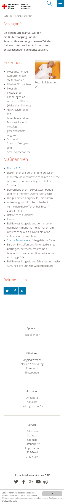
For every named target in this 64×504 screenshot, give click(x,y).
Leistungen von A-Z (32, 406)
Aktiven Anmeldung (32, 364)
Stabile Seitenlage (17, 240)
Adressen (32, 431)
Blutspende (32, 372)
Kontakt (32, 435)
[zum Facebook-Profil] (16, 482)
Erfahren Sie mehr (9, 501)
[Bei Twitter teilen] (7, 291)
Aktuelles (32, 401)
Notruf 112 (14, 168)
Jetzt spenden (32, 334)
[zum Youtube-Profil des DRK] (38, 482)
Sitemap (32, 439)
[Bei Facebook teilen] (14, 291)
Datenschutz (32, 444)
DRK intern (32, 456)
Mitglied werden (32, 360)
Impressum (32, 448)
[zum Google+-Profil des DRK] (31, 482)
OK (52, 493)
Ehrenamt (32, 368)
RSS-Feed (32, 452)
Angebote (32, 397)
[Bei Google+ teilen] (22, 291)
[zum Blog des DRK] (45, 482)
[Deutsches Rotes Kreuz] (10, 7)
